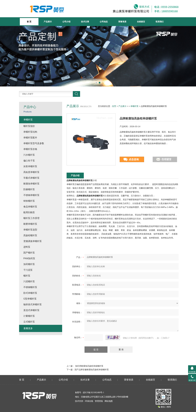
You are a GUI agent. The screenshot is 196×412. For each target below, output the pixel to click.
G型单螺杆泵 (30, 298)
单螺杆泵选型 (30, 229)
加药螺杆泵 (29, 264)
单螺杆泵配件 (30, 137)
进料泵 (26, 247)
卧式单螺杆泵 (30, 293)
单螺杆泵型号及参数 (33, 143)
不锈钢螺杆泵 (30, 287)
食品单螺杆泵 (30, 206)
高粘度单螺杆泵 (31, 172)
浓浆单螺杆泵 (30, 166)
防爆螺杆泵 (29, 189)
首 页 (21, 379)
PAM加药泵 (29, 258)
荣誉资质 (122, 21)
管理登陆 (99, 401)
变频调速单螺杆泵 (32, 241)
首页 (114, 106)
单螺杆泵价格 (30, 149)
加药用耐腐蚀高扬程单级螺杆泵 (89, 366)
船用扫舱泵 (29, 212)
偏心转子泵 (29, 160)
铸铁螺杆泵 (29, 201)
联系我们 (160, 21)
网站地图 (109, 401)
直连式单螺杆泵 (31, 310)
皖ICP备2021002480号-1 (93, 392)
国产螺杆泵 (29, 252)
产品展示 (48, 21)
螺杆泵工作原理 (31, 218)
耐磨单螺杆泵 (30, 224)
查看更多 (28, 328)
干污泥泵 (28, 270)
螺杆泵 (26, 275)
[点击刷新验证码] (113, 337)
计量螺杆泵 (29, 316)
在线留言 (141, 21)
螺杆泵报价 (29, 126)
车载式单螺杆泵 (31, 178)
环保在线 (89, 401)
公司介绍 (66, 21)
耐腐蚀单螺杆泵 (31, 183)
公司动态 (104, 21)
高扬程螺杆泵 (30, 235)
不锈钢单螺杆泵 (31, 195)
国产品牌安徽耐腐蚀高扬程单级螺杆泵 (92, 369)
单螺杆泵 (134, 106)
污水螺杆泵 (29, 155)
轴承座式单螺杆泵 (32, 304)
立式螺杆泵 (29, 322)
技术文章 (85, 21)
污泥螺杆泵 (29, 281)
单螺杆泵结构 (30, 132)
